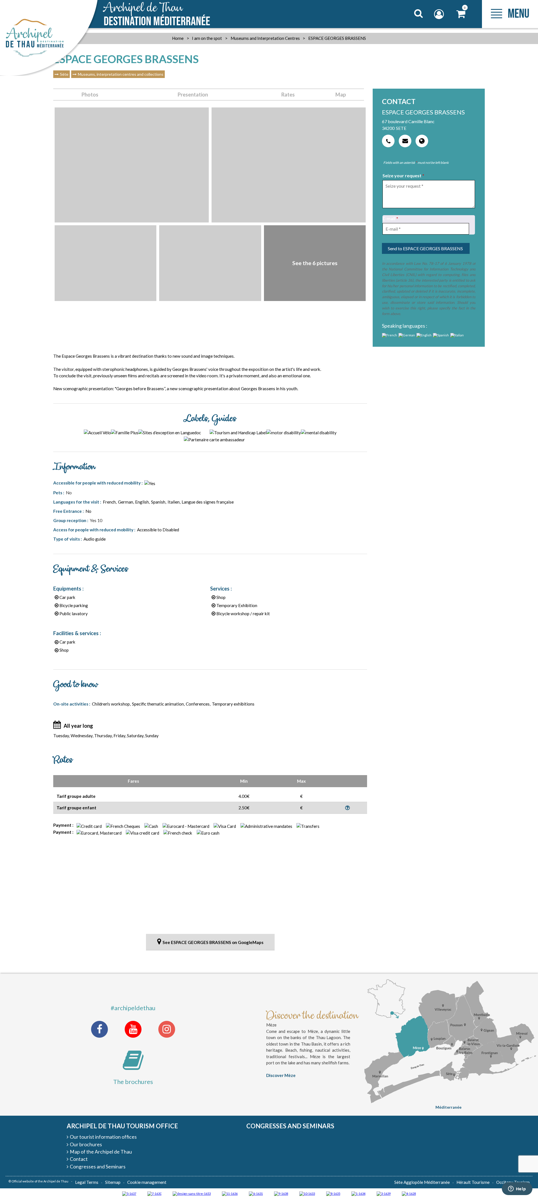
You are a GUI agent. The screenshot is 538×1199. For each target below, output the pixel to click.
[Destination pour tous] (129, 1193)
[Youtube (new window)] (133, 1029)
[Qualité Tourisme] (192, 1193)
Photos (90, 94)
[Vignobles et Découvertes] (333, 1193)
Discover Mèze (281, 1075)
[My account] (439, 14)
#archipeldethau (133, 1008)
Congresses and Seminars (290, 1126)
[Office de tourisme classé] (230, 1193)
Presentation (193, 94)
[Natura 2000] (307, 1193)
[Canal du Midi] (154, 1193)
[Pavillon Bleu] (256, 1193)
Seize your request (403, 175)
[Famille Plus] (409, 1193)
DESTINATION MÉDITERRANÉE (157, 14)
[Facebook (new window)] (99, 1029)
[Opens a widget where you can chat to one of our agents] (517, 1189)
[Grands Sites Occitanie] (358, 1193)
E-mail (390, 218)
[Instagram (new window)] (166, 1029)
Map (340, 94)
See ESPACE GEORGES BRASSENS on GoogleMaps (213, 942)
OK (411, 24)
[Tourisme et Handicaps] (281, 1193)
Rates (288, 94)
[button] (461, 14)
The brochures (133, 1081)
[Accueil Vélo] (384, 1193)
